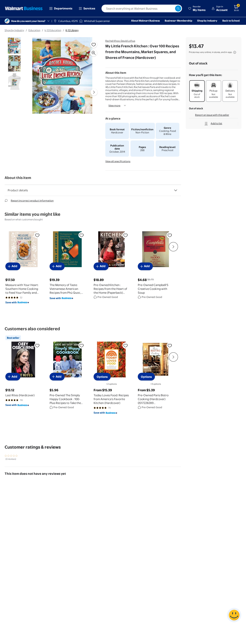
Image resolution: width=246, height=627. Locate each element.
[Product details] (175, 190)
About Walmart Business (145, 20)
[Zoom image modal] (93, 52)
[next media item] (94, 92)
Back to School (231, 20)
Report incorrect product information (32, 200)
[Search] (178, 8)
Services (89, 8)
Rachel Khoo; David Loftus (120, 40)
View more (114, 105)
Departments (63, 8)
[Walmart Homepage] (24, 8)
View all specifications (117, 161)
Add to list (216, 123)
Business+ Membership (178, 20)
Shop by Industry (207, 20)
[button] (197, 8)
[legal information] (234, 52)
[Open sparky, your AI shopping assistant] (234, 615)
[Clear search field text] (172, 8)
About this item (18, 178)
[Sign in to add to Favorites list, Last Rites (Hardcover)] (37, 345)
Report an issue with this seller (212, 114)
